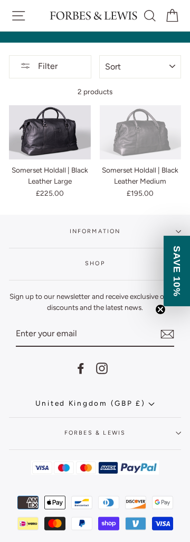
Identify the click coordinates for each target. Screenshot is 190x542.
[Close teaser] (160, 309)
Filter (47, 66)
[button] (177, 271)
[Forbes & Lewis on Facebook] (81, 369)
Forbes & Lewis (95, 432)
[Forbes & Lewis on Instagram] (102, 369)
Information (95, 231)
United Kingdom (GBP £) (92, 403)
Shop (95, 263)
